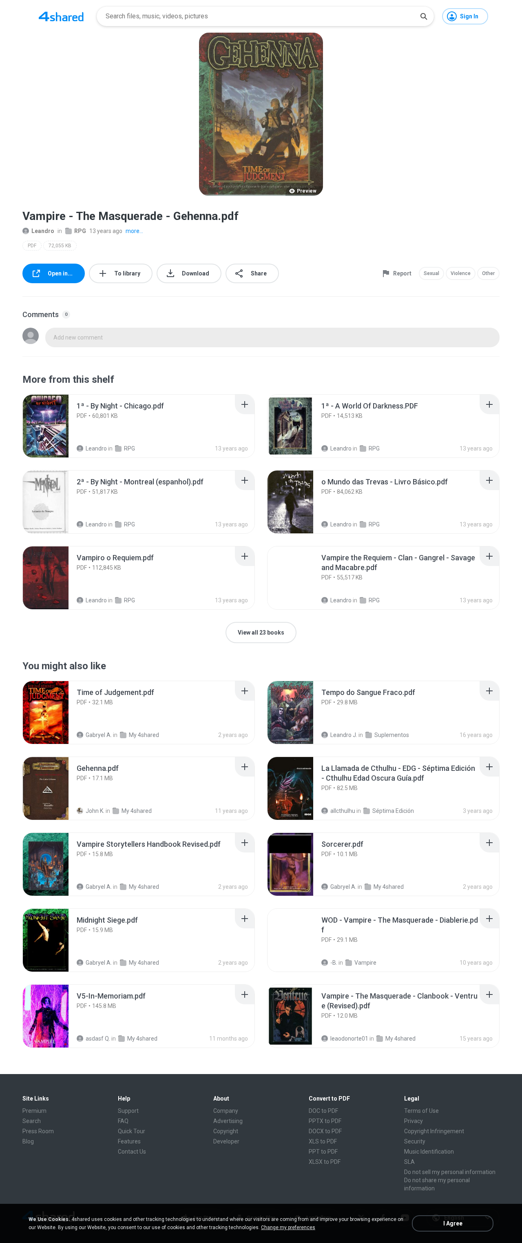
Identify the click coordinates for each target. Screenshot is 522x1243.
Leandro (42, 231)
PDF (32, 246)
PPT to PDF (323, 1151)
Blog (28, 1141)
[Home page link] (61, 16)
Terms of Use (421, 1111)
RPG (80, 231)
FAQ (123, 1121)
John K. (95, 811)
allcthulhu (342, 811)
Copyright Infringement (434, 1131)
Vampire (365, 962)
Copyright (225, 1131)
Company (225, 1111)
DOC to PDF (323, 1111)
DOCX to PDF (325, 1131)
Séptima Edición (393, 811)
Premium (34, 1111)
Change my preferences (288, 1227)
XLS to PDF (323, 1141)
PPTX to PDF (325, 1121)
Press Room (38, 1131)
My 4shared (144, 735)
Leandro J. (343, 735)
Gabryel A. (99, 735)
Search (31, 1121)
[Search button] (424, 16)
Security (414, 1141)
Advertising (228, 1121)
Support (128, 1111)
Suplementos (391, 735)
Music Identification (429, 1151)
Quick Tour (131, 1131)
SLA (409, 1162)
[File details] (54, 426)
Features (129, 1141)
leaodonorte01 (349, 1038)
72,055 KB (60, 246)
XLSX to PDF (325, 1162)
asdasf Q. (98, 1038)
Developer (226, 1141)
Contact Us (132, 1151)
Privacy (413, 1121)
